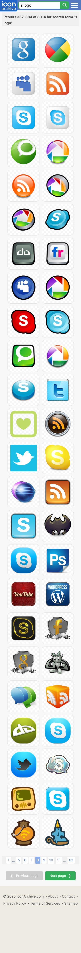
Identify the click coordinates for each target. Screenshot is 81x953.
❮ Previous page (24, 876)
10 (51, 860)
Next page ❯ (60, 876)
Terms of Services (45, 903)
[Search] (64, 5)
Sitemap (71, 903)
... (13, 860)
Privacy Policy (14, 903)
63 (71, 860)
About (53, 896)
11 (58, 860)
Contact (68, 896)
